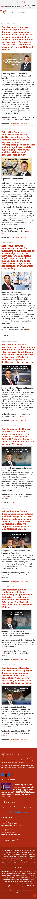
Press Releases (14, 123)
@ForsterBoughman (18, 812)
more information (23, 416)
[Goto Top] (34, 895)
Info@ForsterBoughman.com (13, 834)
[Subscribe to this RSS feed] (34, 21)
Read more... (24, 123)
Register (4, 496)
